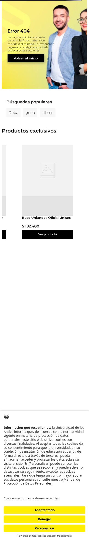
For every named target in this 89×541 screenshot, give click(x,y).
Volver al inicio (26, 58)
